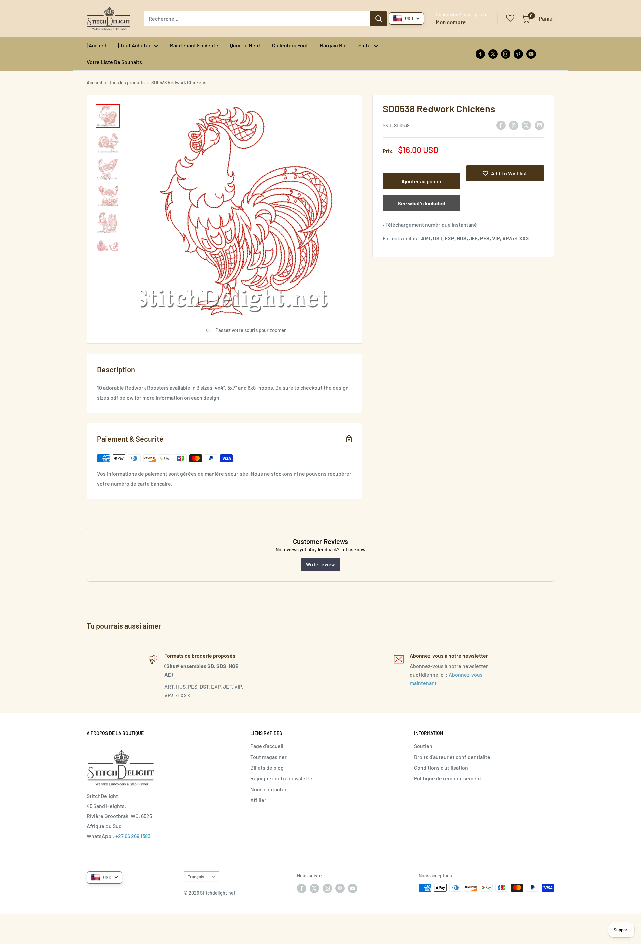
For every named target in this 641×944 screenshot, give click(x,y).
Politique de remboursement (447, 778)
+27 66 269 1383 (132, 836)
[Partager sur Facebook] (501, 125)
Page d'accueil (266, 746)
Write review (320, 564)
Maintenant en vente (194, 45)
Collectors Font (290, 45)
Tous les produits (127, 82)
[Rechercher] (378, 18)
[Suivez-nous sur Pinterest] (518, 53)
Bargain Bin (333, 45)
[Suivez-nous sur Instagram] (505, 53)
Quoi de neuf (245, 45)
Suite (364, 45)
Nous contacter (268, 789)
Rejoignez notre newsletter (282, 778)
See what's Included (421, 203)
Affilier (258, 800)
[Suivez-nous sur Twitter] (493, 53)
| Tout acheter (134, 45)
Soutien (423, 746)
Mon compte (451, 22)
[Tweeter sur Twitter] (526, 125)
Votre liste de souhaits (114, 62)
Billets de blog (267, 767)
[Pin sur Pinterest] (513, 125)
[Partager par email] (539, 125)
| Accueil (96, 45)
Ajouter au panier (421, 181)
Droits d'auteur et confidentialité (452, 757)
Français (195, 876)
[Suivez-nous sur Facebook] (480, 53)
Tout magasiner (268, 757)
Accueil (94, 82)
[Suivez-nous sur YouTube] (531, 53)
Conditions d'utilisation (441, 767)
